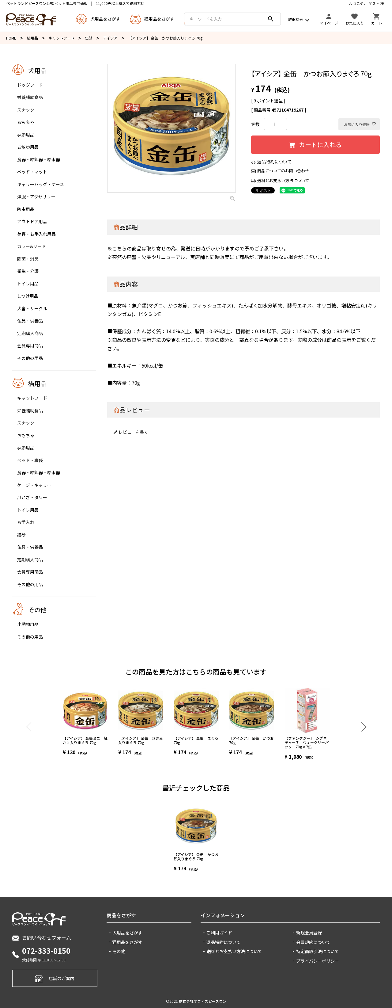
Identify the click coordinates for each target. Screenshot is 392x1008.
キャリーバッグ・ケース (40, 184)
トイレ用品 (28, 284)
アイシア (110, 37)
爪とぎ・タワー (32, 497)
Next (361, 727)
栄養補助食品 (30, 97)
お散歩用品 (28, 147)
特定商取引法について (317, 951)
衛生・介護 (28, 271)
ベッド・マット (32, 172)
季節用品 (25, 135)
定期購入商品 (30, 333)
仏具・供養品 (30, 321)
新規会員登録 (309, 933)
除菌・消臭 (28, 259)
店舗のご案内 (61, 978)
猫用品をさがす (127, 942)
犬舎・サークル (32, 308)
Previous (31, 727)
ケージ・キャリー (34, 485)
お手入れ (25, 522)
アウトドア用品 (32, 221)
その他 (118, 951)
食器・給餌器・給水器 (38, 159)
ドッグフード (30, 85)
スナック (25, 110)
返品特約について (274, 161)
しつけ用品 (27, 296)
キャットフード (61, 37)
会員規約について (313, 942)
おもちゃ (25, 122)
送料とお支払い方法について (283, 180)
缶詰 (88, 37)
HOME (11, 37)
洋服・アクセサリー (36, 196)
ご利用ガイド (219, 933)
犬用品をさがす (127, 933)
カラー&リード (31, 246)
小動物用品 (28, 624)
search (270, 19)
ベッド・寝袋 (30, 460)
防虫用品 (25, 209)
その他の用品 (30, 358)
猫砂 (21, 535)
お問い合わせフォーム (46, 937)
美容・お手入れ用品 (36, 234)
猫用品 (32, 37)
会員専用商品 (30, 345)
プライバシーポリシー (317, 961)
